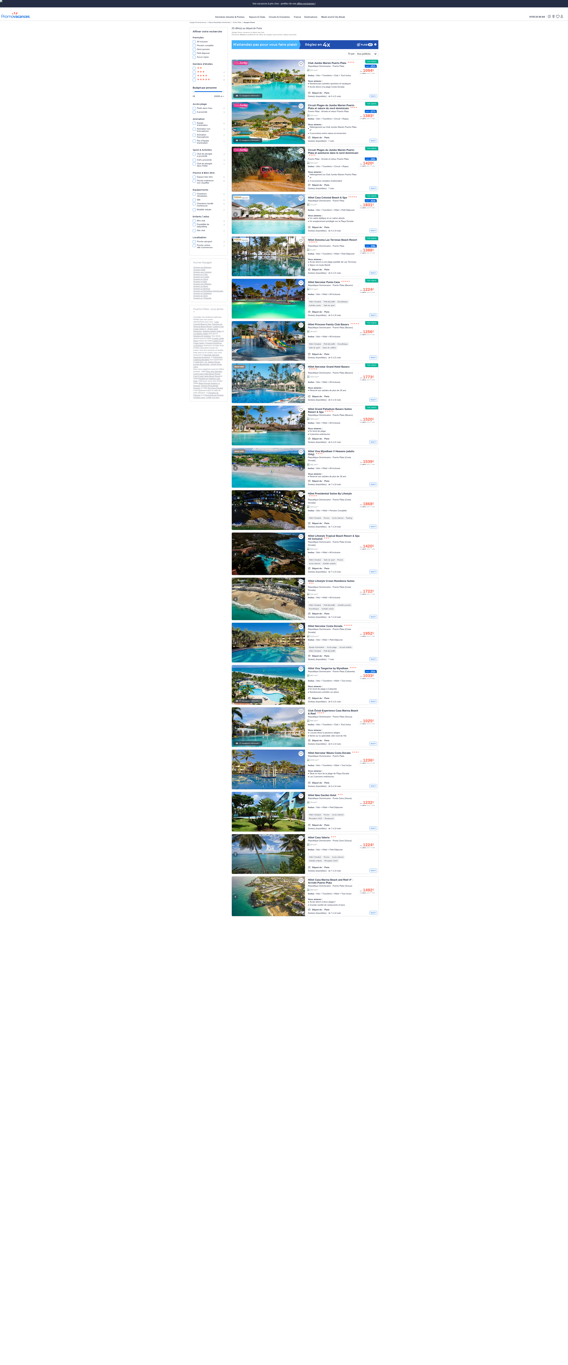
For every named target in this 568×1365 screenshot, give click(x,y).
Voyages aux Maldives (202, 284)
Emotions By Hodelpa (202, 336)
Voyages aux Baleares (202, 267)
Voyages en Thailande (202, 298)
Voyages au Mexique (201, 289)
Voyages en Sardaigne (202, 293)
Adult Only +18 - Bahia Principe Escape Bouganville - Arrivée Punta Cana (207, 364)
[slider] (193, 91)
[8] (203, 80)
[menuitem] (230, 17)
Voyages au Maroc (200, 286)
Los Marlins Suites (200, 334)
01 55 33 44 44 (537, 17)
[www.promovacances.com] (15, 15)
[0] (557, 16)
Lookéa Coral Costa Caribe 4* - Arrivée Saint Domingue (208, 329)
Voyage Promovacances (198, 22)
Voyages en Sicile (200, 296)
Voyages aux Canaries (202, 272)
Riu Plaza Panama (215, 388)
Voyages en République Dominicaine (208, 291)
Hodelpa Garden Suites (212, 331)
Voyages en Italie (200, 282)
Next (301, 80)
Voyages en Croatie (201, 277)
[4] (203, 72)
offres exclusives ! (306, 3)
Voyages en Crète (200, 275)
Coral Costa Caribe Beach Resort (206, 376)
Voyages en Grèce (200, 279)
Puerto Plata (237, 22)
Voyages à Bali (199, 270)
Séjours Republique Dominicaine (219, 22)
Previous (235, 80)
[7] (203, 76)
